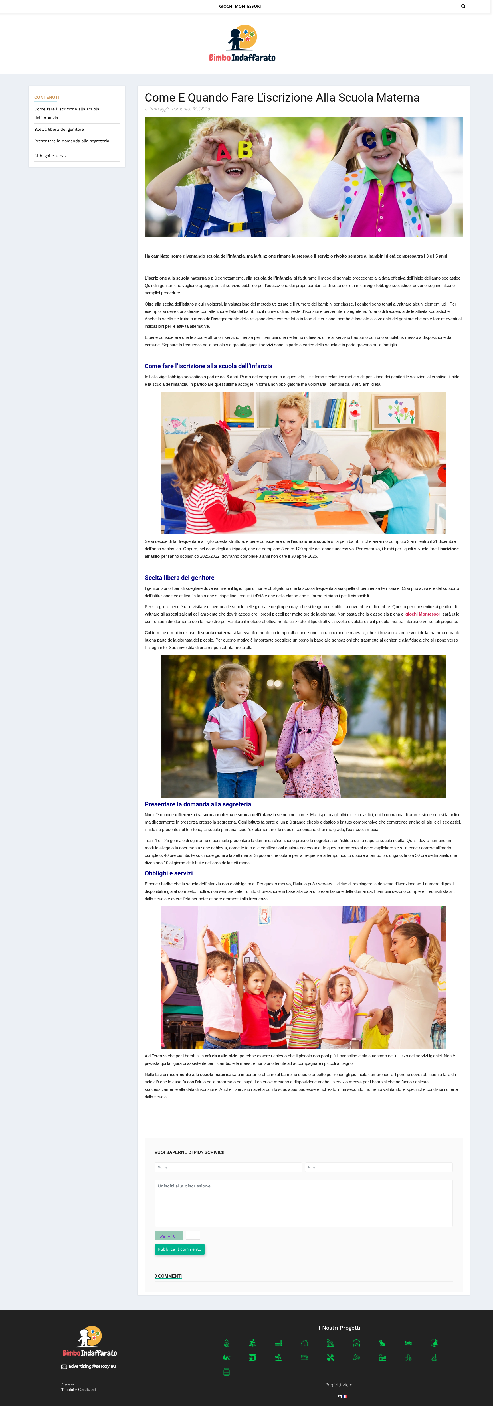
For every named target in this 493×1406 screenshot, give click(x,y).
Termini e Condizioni (78, 1389)
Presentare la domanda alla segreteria (71, 141)
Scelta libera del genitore (59, 129)
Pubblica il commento (179, 1249)
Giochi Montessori (240, 6)
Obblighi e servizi (51, 155)
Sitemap (67, 1385)
